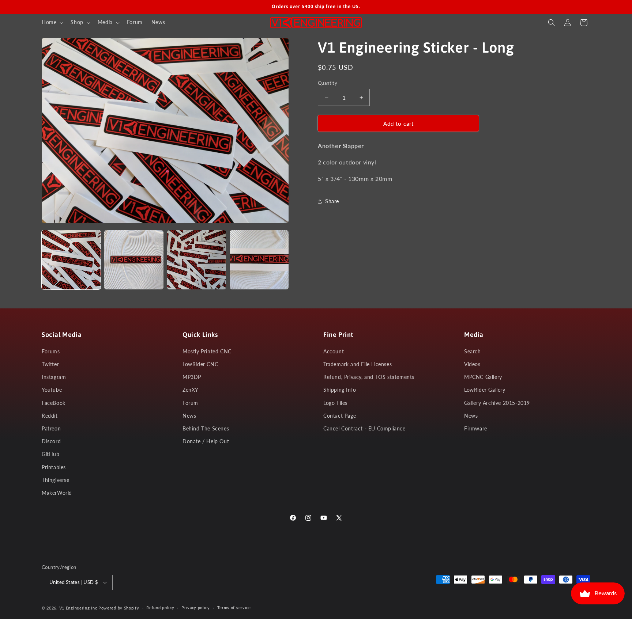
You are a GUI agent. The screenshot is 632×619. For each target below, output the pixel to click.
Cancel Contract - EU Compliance (364, 428)
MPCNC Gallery (483, 377)
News (189, 416)
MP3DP (192, 377)
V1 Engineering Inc (78, 607)
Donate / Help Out (206, 441)
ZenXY (191, 390)
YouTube (52, 390)
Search (472, 351)
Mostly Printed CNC (207, 351)
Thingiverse (55, 480)
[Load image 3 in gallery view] (196, 259)
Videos (472, 364)
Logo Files (335, 403)
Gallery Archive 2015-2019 (497, 403)
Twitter (50, 364)
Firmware (475, 428)
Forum (190, 403)
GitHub (51, 454)
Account (333, 351)
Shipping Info (339, 390)
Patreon (51, 428)
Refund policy (160, 607)
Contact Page (339, 416)
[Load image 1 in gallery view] (71, 259)
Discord (51, 441)
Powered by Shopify (118, 607)
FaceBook (53, 403)
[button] (51, 22)
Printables (54, 467)
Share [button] (332, 201)
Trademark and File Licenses (357, 364)
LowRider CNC (200, 364)
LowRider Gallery (484, 390)
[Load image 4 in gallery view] (259, 259)
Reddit (50, 416)
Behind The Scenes (206, 428)
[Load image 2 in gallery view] (133, 259)
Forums (51, 351)
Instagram (54, 377)
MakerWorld (57, 493)
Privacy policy (195, 607)
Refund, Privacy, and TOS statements (368, 377)
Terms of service (234, 607)
